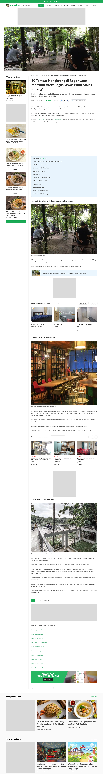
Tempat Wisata (47, 771)
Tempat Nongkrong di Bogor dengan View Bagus (47, 161)
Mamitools (95, 2)
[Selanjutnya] (96, 303)
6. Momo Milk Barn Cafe (40, 181)
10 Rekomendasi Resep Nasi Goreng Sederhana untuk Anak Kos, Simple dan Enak (50, 724)
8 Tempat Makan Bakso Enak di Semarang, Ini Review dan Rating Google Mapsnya (15, 165)
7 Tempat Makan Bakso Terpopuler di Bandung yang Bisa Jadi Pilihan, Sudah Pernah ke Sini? (16, 141)
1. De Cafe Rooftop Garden (41, 165)
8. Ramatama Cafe (38, 187)
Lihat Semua (15, 221)
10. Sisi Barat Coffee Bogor (41, 194)
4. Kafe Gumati (37, 174)
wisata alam (40, 119)
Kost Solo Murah (36, 659)
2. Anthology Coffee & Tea (41, 168)
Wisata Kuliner (44, 75)
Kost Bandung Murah (37, 638)
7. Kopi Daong (37, 184)
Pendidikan (80, 2)
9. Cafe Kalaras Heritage (40, 190)
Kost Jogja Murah (36, 630)
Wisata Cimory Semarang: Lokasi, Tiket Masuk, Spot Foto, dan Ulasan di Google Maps (82, 766)
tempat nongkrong (58, 688)
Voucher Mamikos (58, 2)
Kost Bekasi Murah (37, 663)
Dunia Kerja (87, 2)
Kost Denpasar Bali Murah (39, 642)
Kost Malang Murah (37, 655)
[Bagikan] (61, 100)
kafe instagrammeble (47, 688)
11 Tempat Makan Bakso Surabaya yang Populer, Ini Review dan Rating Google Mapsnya (15, 213)
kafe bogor (38, 688)
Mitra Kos (66, 2)
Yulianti (48, 100)
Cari (41, 2)
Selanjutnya (46, 600)
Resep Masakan (47, 729)
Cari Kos (49, 2)
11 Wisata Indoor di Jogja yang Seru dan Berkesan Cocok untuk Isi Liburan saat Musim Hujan (51, 766)
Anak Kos (73, 2)
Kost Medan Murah (37, 668)
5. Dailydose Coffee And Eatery (42, 177)
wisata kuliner (58, 119)
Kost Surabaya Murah (38, 646)
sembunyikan (43, 158)
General (14, 100)
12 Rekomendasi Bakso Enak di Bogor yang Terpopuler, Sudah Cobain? (14, 189)
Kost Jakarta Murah (37, 634)
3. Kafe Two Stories (39, 171)
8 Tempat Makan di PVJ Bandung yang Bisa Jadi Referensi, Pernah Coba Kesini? (14, 96)
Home (32, 75)
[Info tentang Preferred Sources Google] (88, 100)
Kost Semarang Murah (38, 651)
